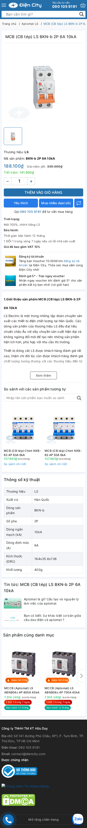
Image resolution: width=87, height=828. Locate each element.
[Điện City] (25, 5)
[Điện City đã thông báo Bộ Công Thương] (19, 771)
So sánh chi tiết (15, 464)
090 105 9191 (64, 5)
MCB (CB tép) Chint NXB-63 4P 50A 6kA (63, 452)
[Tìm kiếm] (81, 14)
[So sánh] (78, 203)
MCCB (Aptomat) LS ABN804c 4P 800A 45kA (21, 690)
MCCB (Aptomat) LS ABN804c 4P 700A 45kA (62, 690)
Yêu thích (21, 203)
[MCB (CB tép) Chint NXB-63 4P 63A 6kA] (23, 427)
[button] (80, 676)
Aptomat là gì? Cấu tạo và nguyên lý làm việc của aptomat (51, 601)
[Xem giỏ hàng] (82, 5)
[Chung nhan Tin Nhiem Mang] (25, 786)
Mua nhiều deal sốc (56, 203)
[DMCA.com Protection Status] (18, 799)
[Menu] (4, 5)
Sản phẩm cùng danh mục (28, 635)
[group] (43, 86)
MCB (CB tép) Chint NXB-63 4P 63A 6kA (22, 452)
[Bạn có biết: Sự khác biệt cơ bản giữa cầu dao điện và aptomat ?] (13, 619)
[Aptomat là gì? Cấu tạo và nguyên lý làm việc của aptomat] (13, 603)
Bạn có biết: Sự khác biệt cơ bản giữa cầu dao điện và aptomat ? (52, 617)
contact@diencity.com (28, 754)
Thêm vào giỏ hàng (43, 192)
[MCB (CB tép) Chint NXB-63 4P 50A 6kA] (64, 427)
